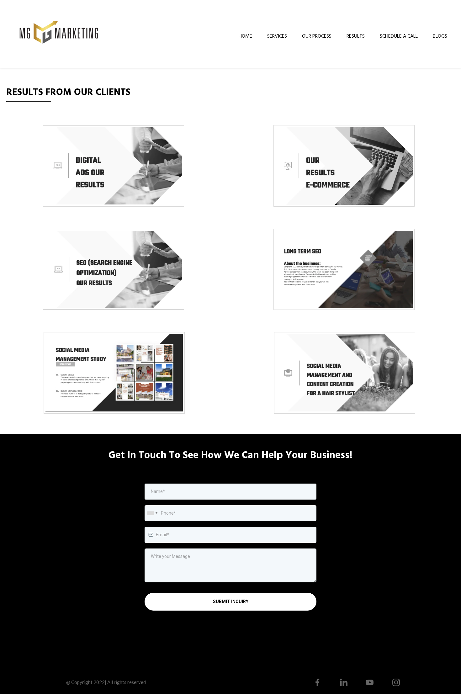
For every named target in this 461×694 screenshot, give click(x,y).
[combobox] (152, 513)
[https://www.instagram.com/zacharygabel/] (396, 682)
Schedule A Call (399, 36)
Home (245, 36)
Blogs (440, 36)
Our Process (316, 36)
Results (356, 36)
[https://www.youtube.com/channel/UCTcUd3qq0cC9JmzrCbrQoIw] (370, 682)
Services (277, 36)
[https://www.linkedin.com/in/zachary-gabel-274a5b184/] (344, 682)
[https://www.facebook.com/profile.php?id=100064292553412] (317, 682)
